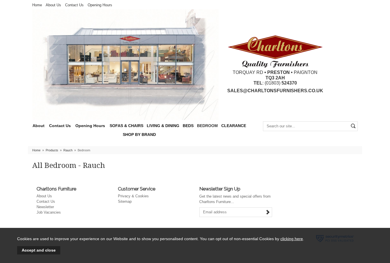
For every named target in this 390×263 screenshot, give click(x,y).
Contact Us (74, 5)
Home (37, 5)
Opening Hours (100, 5)
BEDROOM (207, 126)
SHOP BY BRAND (139, 134)
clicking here (291, 238)
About (39, 126)
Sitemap (125, 201)
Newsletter (45, 207)
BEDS (188, 126)
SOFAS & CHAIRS (126, 126)
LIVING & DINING (163, 126)
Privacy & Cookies (133, 196)
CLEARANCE (233, 126)
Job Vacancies (49, 212)
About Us (53, 5)
